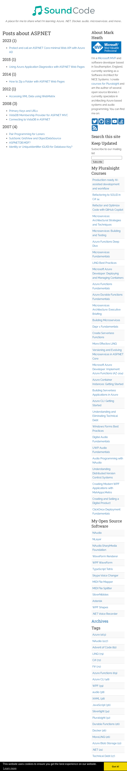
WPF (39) (97, 685)
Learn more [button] (10, 768)
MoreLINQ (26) (101, 737)
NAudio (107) (100, 641)
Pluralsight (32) (101, 717)
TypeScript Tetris (102, 569)
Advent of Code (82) (104, 647)
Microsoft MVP (107, 58)
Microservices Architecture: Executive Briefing (106, 309)
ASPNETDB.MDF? (20, 142)
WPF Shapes (100, 607)
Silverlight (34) (100, 711)
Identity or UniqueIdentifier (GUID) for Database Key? (40, 146)
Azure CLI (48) (100, 679)
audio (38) (98, 692)
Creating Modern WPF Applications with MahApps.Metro (105, 488)
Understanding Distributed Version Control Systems (103, 473)
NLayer (96, 539)
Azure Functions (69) (104, 673)
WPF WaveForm (102, 562)
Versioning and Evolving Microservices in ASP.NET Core (108, 354)
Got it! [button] (115, 766)
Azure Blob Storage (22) (106, 743)
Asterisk (97, 601)
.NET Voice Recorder (105, 613)
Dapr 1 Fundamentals (105, 326)
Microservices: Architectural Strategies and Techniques (106, 220)
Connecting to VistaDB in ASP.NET (29, 119)
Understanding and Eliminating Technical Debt (105, 416)
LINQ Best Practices (104, 262)
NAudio (97, 532)
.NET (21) (97, 749)
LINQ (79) (98, 653)
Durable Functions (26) (106, 724)
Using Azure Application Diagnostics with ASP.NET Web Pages (47, 66)
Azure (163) (99, 634)
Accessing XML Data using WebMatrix (32, 96)
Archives (99, 621)
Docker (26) (99, 730)
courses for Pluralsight (105, 83)
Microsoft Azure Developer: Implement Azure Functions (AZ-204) (107, 369)
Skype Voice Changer (105, 575)
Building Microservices (106, 320)
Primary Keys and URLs (23, 110)
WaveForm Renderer (105, 556)
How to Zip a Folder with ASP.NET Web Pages (37, 81)
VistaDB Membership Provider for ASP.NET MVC (38, 115)
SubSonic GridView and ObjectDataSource (35, 138)
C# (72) (96, 660)
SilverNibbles (100, 594)
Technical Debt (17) (103, 756)
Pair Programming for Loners (27, 134)
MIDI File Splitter (102, 588)
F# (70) (96, 666)
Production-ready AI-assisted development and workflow (105, 184)
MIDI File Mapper (102, 581)
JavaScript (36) (101, 705)
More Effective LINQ (104, 343)
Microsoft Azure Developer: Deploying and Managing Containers (108, 273)
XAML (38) (98, 698)
